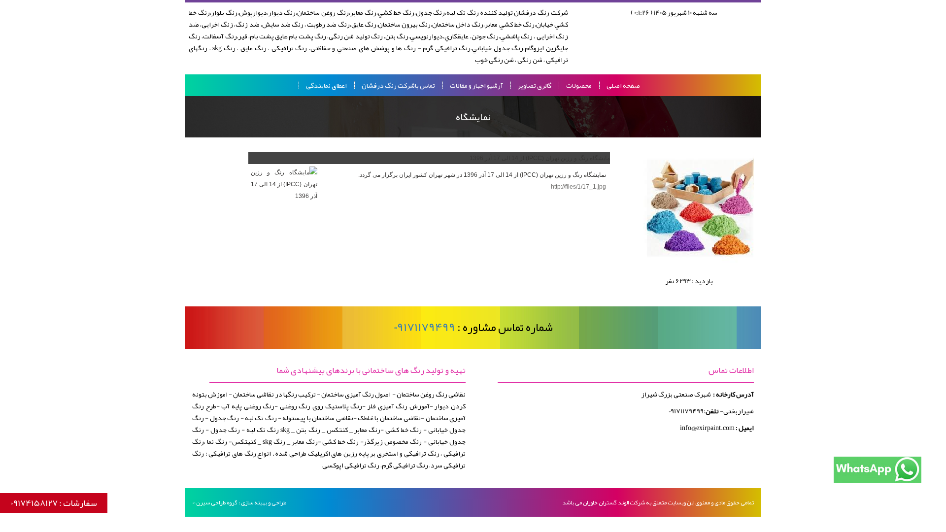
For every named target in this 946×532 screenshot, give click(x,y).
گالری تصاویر (534, 85)
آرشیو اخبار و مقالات (476, 85)
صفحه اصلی (623, 85)
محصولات (579, 85)
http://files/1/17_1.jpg (578, 186)
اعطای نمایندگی (326, 85)
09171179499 (424, 327)
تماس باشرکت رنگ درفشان (398, 85)
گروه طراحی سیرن (216, 502)
